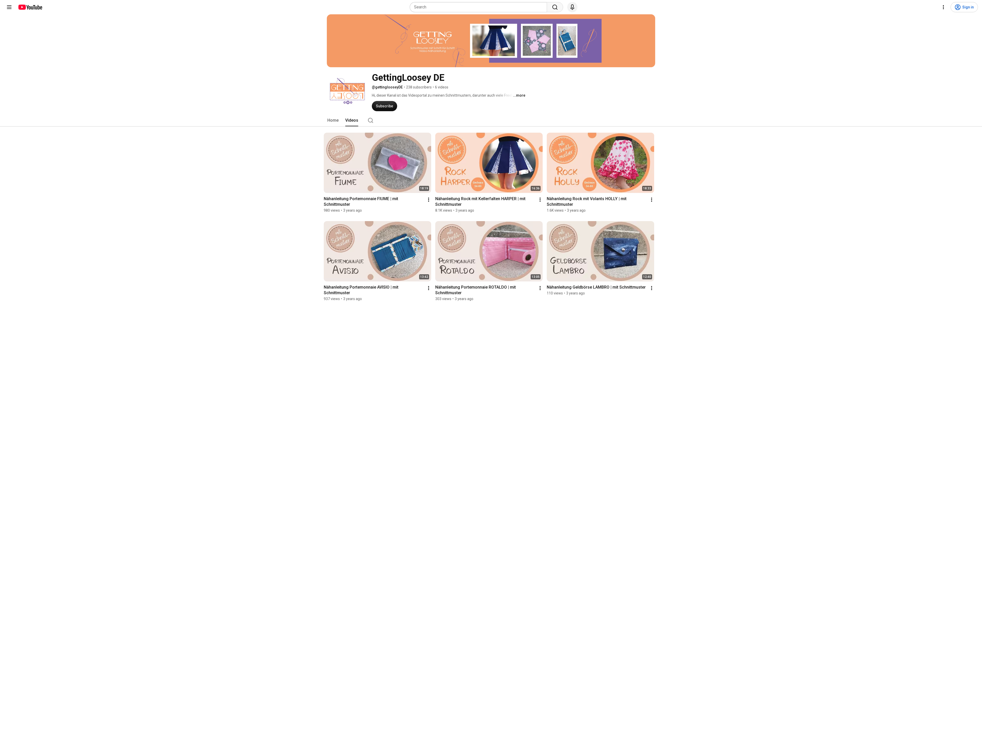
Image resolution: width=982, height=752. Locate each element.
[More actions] (428, 200)
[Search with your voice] (572, 7)
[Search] (555, 7)
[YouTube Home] (30, 7)
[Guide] (9, 7)
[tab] (333, 120)
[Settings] (943, 7)
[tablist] (491, 120)
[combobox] (480, 7)
